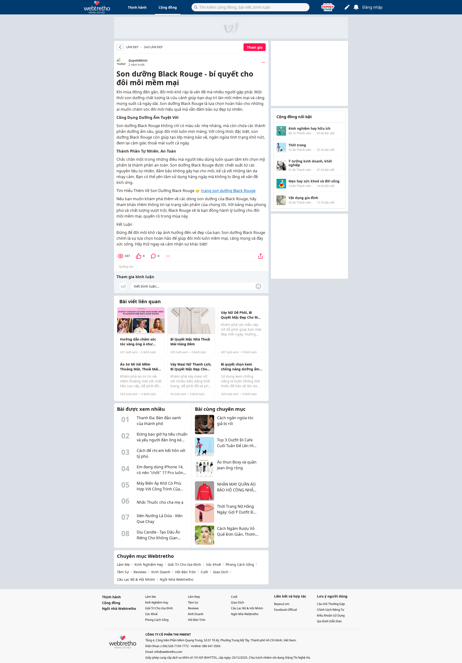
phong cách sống (240, 564)
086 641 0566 (211, 646)
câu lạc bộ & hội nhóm (136, 579)
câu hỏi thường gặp (331, 604)
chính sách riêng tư (330, 610)
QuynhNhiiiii (138, 60)
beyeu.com (281, 604)
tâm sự (123, 572)
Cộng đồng (168, 7)
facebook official (285, 610)
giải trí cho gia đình (184, 564)
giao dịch (220, 572)
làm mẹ (123, 564)
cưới (204, 572)
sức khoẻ (213, 564)
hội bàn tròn (185, 572)
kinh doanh (160, 572)
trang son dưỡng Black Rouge (228, 190)
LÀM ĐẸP (132, 47)
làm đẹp (194, 597)
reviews (140, 572)
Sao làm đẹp (153, 47)
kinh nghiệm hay (149, 564)
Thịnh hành (137, 7)
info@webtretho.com (168, 652)
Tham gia (254, 47)
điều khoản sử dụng (331, 615)
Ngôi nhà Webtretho (119, 608)
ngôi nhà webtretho (176, 579)
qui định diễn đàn (329, 621)
